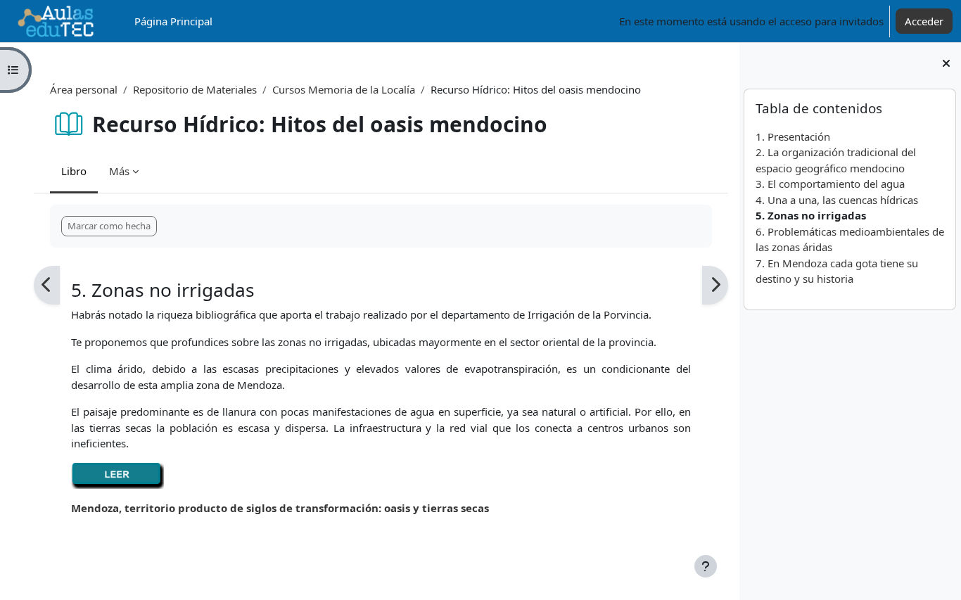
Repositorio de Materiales (195, 89)
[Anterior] (47, 285)
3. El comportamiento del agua (830, 184)
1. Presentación (793, 136)
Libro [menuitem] (74, 171)
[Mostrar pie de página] (705, 566)
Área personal (83, 89)
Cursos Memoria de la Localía (343, 89)
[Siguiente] (715, 285)
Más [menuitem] (119, 171)
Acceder (924, 21)
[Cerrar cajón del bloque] (946, 63)
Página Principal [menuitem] (173, 21)
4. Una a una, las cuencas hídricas (837, 200)
